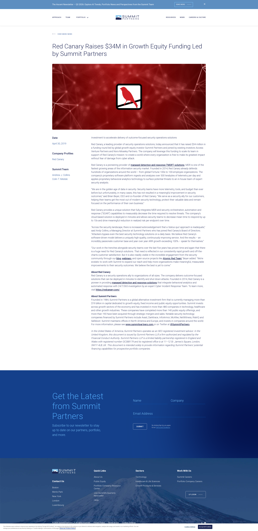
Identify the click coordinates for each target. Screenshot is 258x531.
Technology (141, 477)
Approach (56, 17)
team (68, 17)
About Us (98, 477)
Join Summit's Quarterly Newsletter (104, 494)
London (55, 500)
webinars (126, 258)
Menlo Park (57, 492)
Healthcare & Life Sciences (148, 481)
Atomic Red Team (172, 258)
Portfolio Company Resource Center (107, 487)
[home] (127, 17)
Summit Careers (184, 477)
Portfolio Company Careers (189, 481)
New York (56, 496)
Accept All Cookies (205, 527)
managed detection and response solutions (134, 282)
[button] (81, 17)
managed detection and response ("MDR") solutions (157, 165)
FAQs (96, 500)
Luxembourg (58, 505)
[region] (129, 527)
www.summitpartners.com (140, 324)
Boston (55, 487)
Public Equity (100, 481)
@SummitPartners (179, 324)
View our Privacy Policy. (67, 528)
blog (118, 258)
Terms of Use (113, 523)
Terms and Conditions (163, 427)
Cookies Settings (129, 523)
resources (171, 17)
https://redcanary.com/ (108, 289)
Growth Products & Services (148, 486)
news (182, 17)
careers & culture (197, 17)
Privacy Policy (99, 523)
